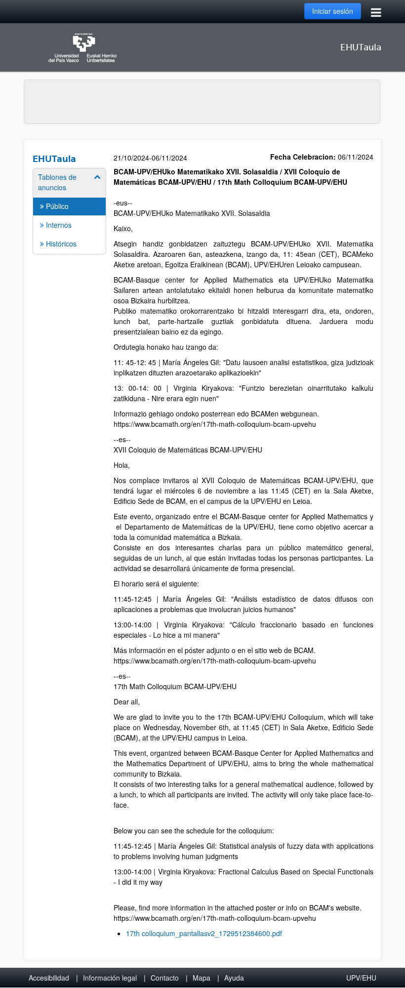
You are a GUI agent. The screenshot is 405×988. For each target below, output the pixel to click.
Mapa (201, 978)
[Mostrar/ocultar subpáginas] (97, 176)
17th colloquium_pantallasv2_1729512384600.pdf (204, 933)
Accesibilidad (49, 978)
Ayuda (234, 978)
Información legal (110, 978)
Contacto (165, 978)
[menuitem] (69, 210)
